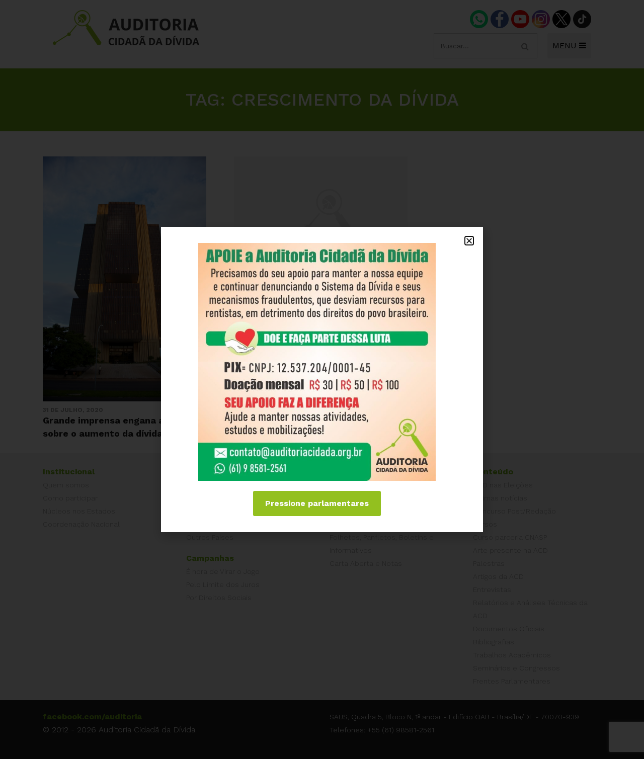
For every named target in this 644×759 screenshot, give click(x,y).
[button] (469, 240)
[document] (322, 379)
